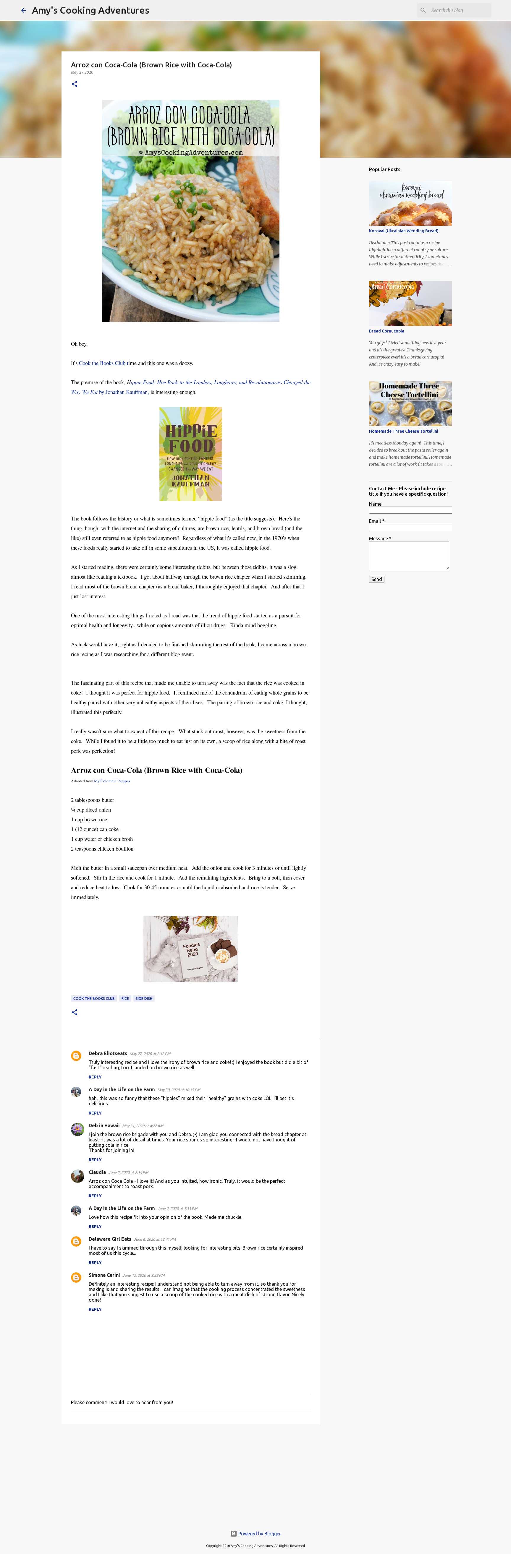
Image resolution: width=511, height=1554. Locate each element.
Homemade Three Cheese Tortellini (403, 431)
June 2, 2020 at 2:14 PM (128, 1172)
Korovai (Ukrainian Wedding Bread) (404, 230)
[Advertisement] (190, 1474)
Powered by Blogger (259, 1533)
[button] (74, 84)
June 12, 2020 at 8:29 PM (143, 1275)
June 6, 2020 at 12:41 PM (155, 1239)
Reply (95, 1077)
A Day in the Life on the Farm (122, 1089)
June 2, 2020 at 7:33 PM (177, 1208)
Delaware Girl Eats (110, 1239)
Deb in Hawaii (104, 1125)
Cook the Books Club (94, 998)
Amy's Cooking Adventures (90, 10)
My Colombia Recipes (112, 781)
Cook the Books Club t (103, 362)
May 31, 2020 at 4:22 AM (142, 1126)
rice (125, 998)
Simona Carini (104, 1275)
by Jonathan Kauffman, (123, 391)
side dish (144, 998)
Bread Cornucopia (386, 331)
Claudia (97, 1172)
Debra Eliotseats (108, 1053)
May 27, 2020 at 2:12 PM (150, 1054)
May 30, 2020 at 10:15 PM (178, 1090)
